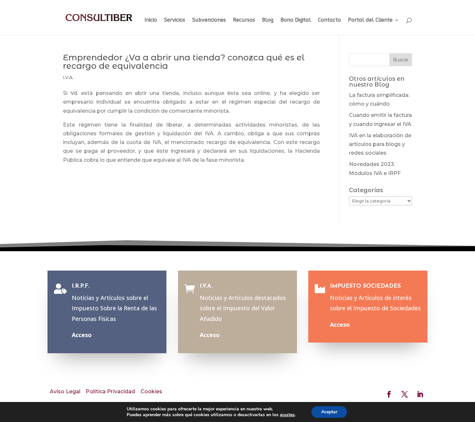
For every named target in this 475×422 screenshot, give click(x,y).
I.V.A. (68, 77)
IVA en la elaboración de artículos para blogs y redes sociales (380, 144)
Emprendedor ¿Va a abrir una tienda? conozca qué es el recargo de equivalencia (184, 61)
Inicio (150, 20)
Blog (267, 20)
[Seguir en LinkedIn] (420, 394)
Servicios (174, 20)
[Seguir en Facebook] (389, 394)
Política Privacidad (110, 391)
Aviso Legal (65, 391)
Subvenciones (209, 20)
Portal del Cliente (370, 20)
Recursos (244, 20)
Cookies (152, 391)
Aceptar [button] (329, 412)
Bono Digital (295, 20)
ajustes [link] (287, 415)
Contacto (329, 20)
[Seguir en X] (404, 394)
